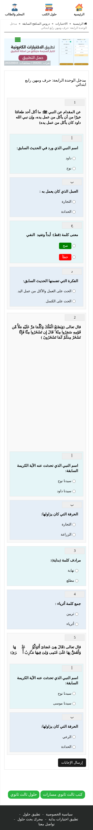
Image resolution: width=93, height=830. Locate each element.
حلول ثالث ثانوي (23, 794)
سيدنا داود (64, 491)
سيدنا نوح (64, 481)
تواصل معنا (46, 824)
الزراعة (66, 534)
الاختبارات (61, 23)
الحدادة (66, 212)
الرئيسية (79, 14)
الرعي (66, 737)
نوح (68, 168)
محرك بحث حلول (30, 819)
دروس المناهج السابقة (36, 23)
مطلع (70, 580)
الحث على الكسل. (58, 301)
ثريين (70, 614)
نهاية (71, 570)
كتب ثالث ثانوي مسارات (63, 794)
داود (68, 158)
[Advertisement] (46, 398)
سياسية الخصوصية (59, 814)
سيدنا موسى (62, 703)
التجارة (66, 201)
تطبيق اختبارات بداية (63, 819)
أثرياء (70, 624)
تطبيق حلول (31, 814)
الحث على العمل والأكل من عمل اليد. (44, 291)
